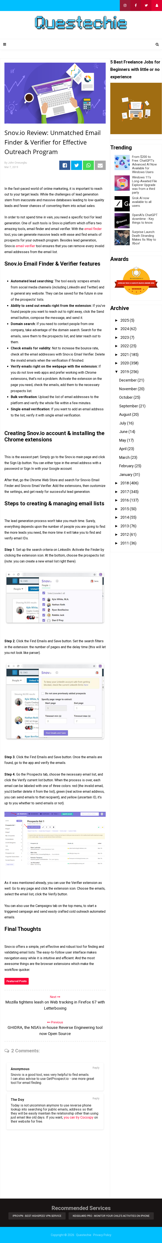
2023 (125, 337)
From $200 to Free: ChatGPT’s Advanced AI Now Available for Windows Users (144, 164)
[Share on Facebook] (64, 165)
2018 (125, 483)
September (129, 406)
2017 (125, 491)
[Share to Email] (100, 165)
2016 (125, 500)
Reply (96, 1067)
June (123, 431)
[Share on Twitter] (76, 165)
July (123, 423)
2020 (125, 363)
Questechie (83, 1235)
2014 (125, 517)
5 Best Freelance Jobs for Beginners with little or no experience (135, 69)
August (125, 414)
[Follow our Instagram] (125, 5)
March (125, 457)
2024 (125, 329)
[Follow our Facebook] (135, 5)
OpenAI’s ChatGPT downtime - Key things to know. (145, 219)
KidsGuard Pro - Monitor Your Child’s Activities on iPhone (111, 1215)
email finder (93, 229)
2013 (125, 526)
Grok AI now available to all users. (141, 202)
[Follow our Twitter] (146, 5)
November (128, 389)
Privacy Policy (102, 1235)
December (128, 380)
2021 (125, 354)
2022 (125, 346)
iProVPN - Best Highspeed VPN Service (37, 1215)
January (126, 474)
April (123, 448)
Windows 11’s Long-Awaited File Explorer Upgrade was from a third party (144, 184)
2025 (125, 320)
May (123, 440)
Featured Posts (17, 981)
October (126, 397)
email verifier (25, 246)
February (127, 466)
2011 (125, 543)
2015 (125, 509)
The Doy (17, 1100)
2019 (125, 371)
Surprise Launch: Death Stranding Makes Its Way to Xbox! (144, 237)
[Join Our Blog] (156, 5)
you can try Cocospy (78, 1117)
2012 (125, 534)
